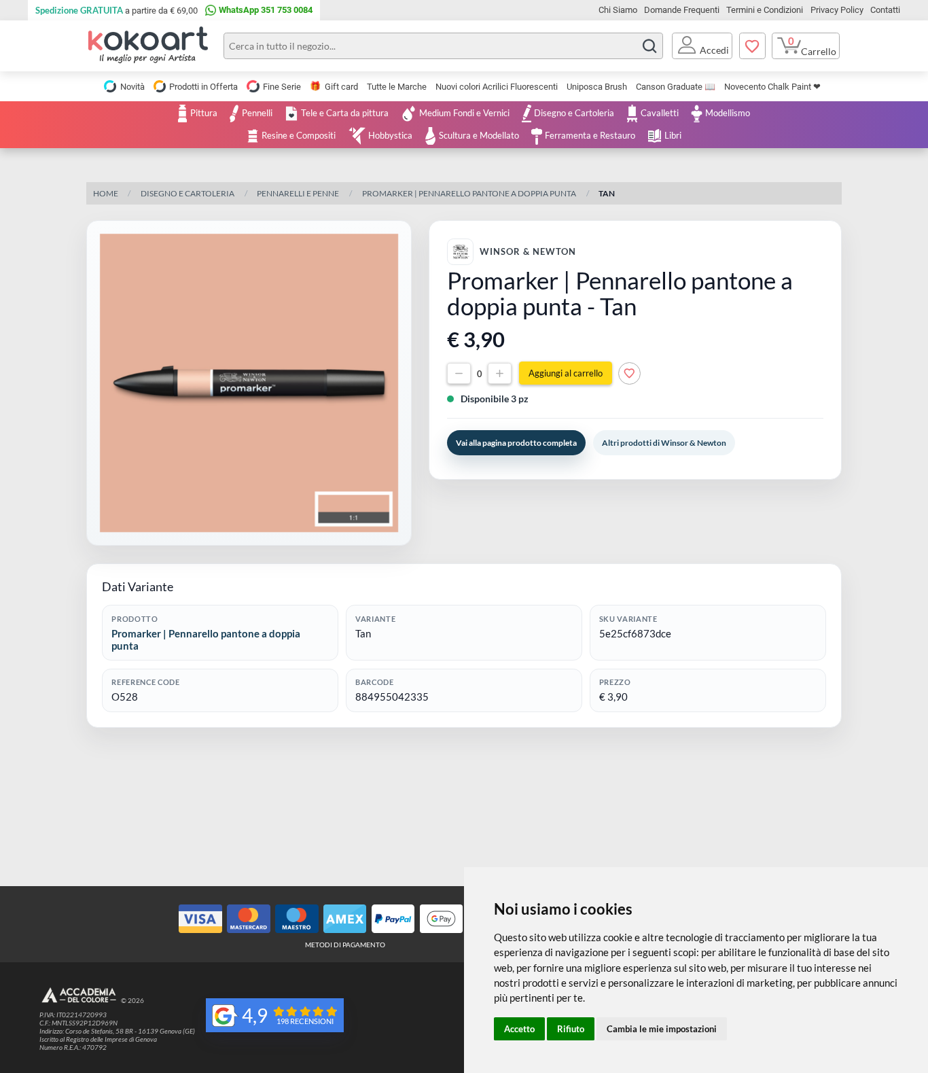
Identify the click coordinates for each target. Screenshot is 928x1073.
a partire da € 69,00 (116, 10)
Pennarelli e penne (298, 193)
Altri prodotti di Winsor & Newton (664, 443)
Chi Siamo (618, 10)
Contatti (885, 10)
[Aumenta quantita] (500, 373)
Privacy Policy (836, 10)
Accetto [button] (519, 1028)
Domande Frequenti (681, 10)
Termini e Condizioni (764, 10)
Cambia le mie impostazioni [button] (662, 1028)
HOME (105, 193)
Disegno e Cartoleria (187, 193)
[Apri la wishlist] (752, 46)
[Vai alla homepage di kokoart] (148, 46)
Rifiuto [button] (570, 1028)
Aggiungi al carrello (566, 373)
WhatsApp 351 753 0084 (265, 10)
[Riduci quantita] (459, 373)
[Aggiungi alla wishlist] (629, 373)
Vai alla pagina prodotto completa (516, 443)
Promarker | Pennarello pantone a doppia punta (469, 193)
